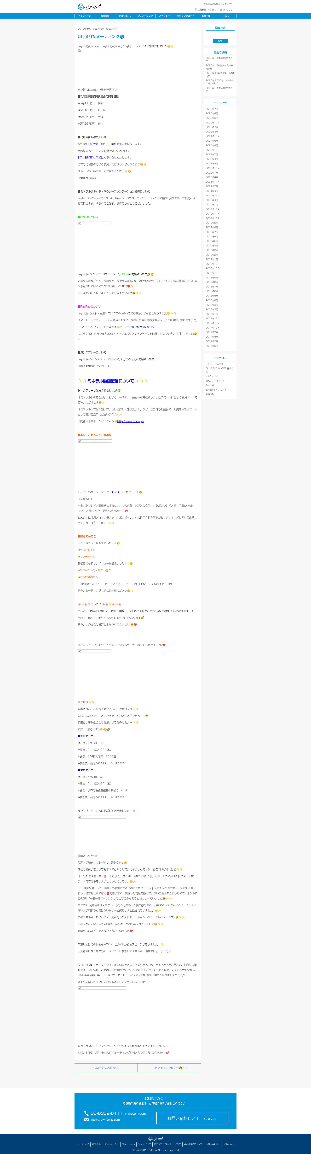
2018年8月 (212, 282)
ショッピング (125, 16)
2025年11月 (213, 123)
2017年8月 (212, 337)
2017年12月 (213, 319)
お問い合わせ (226, 10)
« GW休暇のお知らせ (105, 1067)
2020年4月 (212, 200)
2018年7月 (212, 287)
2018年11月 (213, 268)
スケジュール (165, 16)
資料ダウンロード (185, 16)
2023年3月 (212, 164)
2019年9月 (212, 223)
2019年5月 (212, 241)
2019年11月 (213, 214)
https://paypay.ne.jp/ (141, 327)
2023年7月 (212, 155)
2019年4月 (212, 246)
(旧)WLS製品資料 (214, 364)
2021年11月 (213, 182)
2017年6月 (212, 346)
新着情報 (105, 16)
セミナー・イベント (215, 381)
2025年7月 (212, 127)
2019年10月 (213, 218)
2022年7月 (212, 173)
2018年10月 (213, 273)
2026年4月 (212, 113)
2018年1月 (212, 314)
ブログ (226, 16)
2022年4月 (212, 177)
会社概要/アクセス (207, 10)
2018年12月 (213, 264)
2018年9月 (212, 278)
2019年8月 (212, 227)
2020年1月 (212, 205)
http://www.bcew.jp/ (130, 421)
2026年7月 (212, 109)
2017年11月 (213, 323)
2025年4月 (212, 132)
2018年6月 (212, 291)
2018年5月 (212, 296)
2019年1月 (212, 259)
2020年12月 (213, 196)
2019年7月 (212, 232)
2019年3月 (212, 250)
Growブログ (112, 29)
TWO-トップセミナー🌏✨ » (170, 1067)
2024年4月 (212, 145)
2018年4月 (212, 300)
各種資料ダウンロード (216, 390)
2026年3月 (212, 118)
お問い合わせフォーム (192, 1118)
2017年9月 (212, 332)
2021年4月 (212, 191)
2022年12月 (213, 168)
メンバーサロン (145, 16)
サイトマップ (228, 1144)
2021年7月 (212, 186)
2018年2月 (212, 309)
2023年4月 (212, 159)
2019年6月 (212, 237)
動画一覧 (206, 16)
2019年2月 (212, 255)
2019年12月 (213, 209)
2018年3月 (212, 305)
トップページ (84, 16)
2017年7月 (212, 341)
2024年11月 (213, 136)
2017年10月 (213, 328)
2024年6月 (212, 141)
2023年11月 (213, 150)
